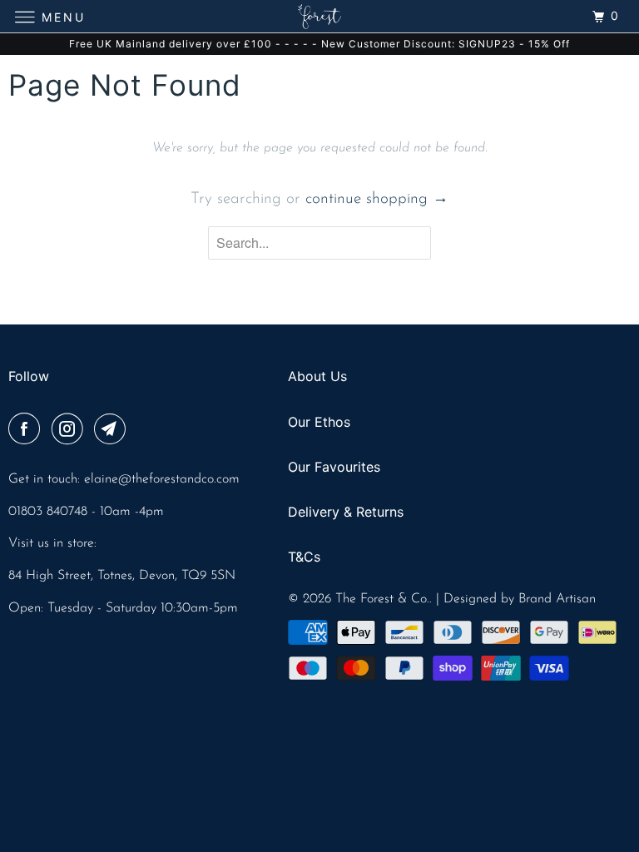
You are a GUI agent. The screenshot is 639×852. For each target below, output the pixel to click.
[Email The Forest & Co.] (113, 431)
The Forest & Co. (382, 599)
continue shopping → (376, 199)
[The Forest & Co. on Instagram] (71, 431)
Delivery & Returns (346, 511)
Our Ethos (319, 422)
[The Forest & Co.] (319, 16)
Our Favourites (334, 466)
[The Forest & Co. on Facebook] (27, 431)
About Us (317, 376)
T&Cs (304, 556)
